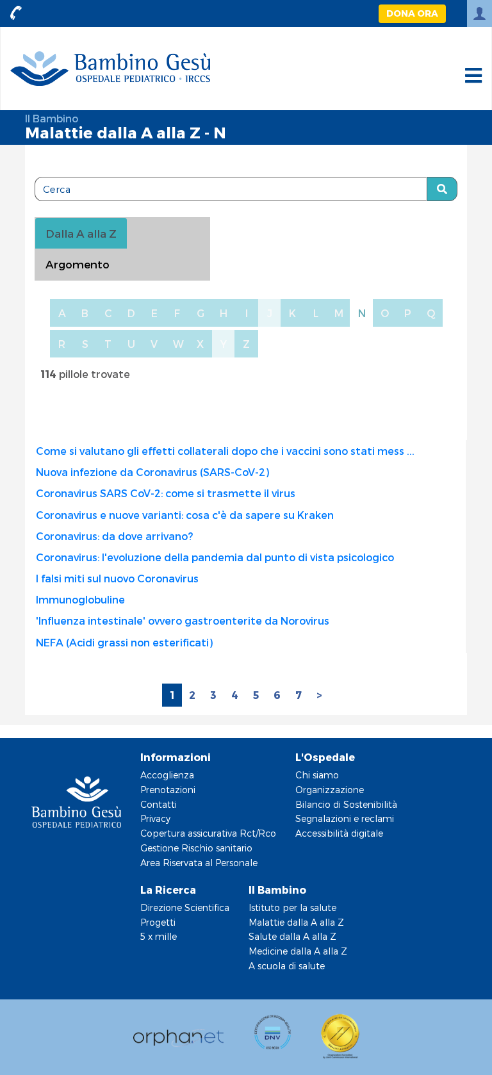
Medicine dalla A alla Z (298, 951)
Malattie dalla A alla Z (296, 922)
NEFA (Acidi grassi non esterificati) (124, 642)
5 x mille (158, 936)
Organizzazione (329, 789)
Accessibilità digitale (339, 833)
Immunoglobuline (80, 599)
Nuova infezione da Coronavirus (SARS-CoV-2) (152, 472)
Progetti (158, 922)
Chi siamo (317, 774)
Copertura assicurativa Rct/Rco (208, 833)
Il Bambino (51, 118)
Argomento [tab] (77, 264)
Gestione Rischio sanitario (196, 847)
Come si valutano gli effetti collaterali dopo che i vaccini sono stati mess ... (225, 451)
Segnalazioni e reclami (344, 818)
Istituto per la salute (292, 907)
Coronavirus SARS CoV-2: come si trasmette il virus (165, 493)
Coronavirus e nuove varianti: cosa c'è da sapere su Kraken (185, 515)
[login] (479, 13)
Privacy (155, 818)
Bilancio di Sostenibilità (346, 804)
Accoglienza (167, 774)
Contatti (158, 804)
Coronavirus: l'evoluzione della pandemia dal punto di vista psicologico (215, 557)
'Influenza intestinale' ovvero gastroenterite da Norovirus (182, 620)
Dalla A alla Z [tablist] (81, 233)
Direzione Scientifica (184, 907)
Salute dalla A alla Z (292, 936)
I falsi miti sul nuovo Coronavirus (117, 578)
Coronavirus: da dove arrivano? (114, 536)
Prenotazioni (167, 789)
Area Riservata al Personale (199, 862)
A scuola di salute (287, 965)
